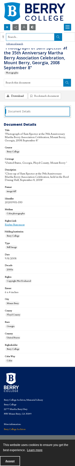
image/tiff (11, 191)
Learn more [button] (34, 450)
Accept (10, 461)
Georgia (10, 326)
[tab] (37, 111)
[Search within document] (67, 83)
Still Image (12, 247)
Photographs (12, 72)
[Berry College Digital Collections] (34, 12)
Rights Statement (15, 225)
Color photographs (16, 213)
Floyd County (13, 314)
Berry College (13, 151)
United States (13, 337)
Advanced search (14, 43)
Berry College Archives (14, 429)
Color (9, 360)
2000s (10, 269)
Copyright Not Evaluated (19, 281)
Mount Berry (13, 303)
